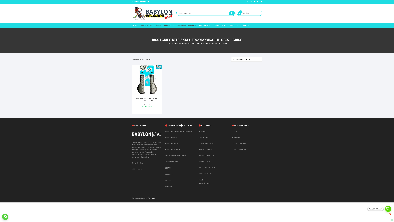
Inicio (168, 43)
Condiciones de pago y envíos (176, 155)
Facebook (168, 175)
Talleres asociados (171, 161)
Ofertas (234, 131)
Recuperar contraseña (206, 143)
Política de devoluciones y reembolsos (178, 131)
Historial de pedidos (206, 149)
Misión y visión (137, 169)
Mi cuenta (202, 131)
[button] (5, 217)
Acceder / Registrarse (141, 2)
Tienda (134, 25)
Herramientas (204, 25)
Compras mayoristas (239, 149)
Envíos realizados (205, 173)
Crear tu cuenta (204, 137)
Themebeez (152, 198)
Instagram (168, 187)
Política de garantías (172, 143)
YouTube (168, 181)
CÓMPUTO (234, 25)
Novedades (236, 137)
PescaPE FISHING (220, 25)
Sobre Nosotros (137, 163)
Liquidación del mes (239, 143)
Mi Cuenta (245, 25)
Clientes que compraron (207, 167)
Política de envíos (171, 137)
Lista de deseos (204, 161)
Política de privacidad (172, 149)
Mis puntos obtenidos (206, 155)
